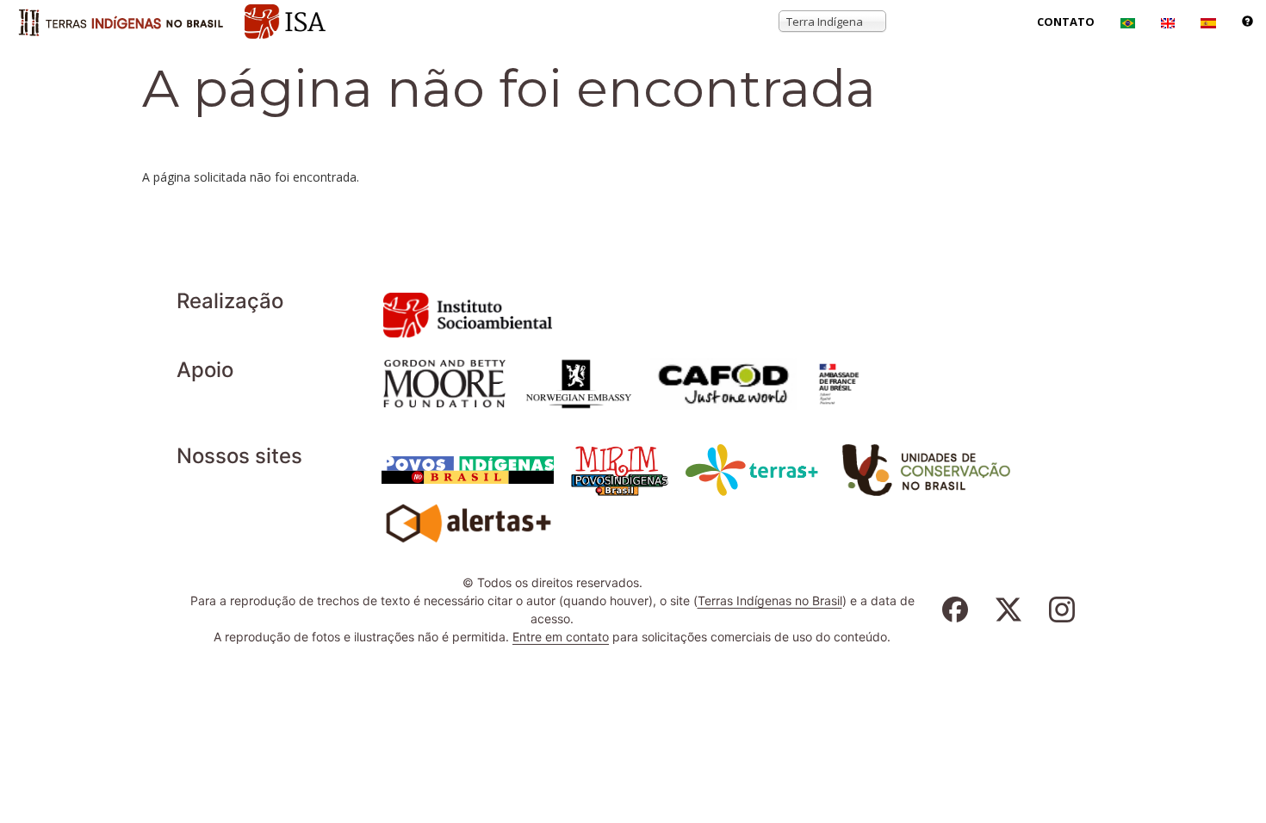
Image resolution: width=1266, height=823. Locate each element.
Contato (1066, 21)
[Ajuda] (1247, 21)
